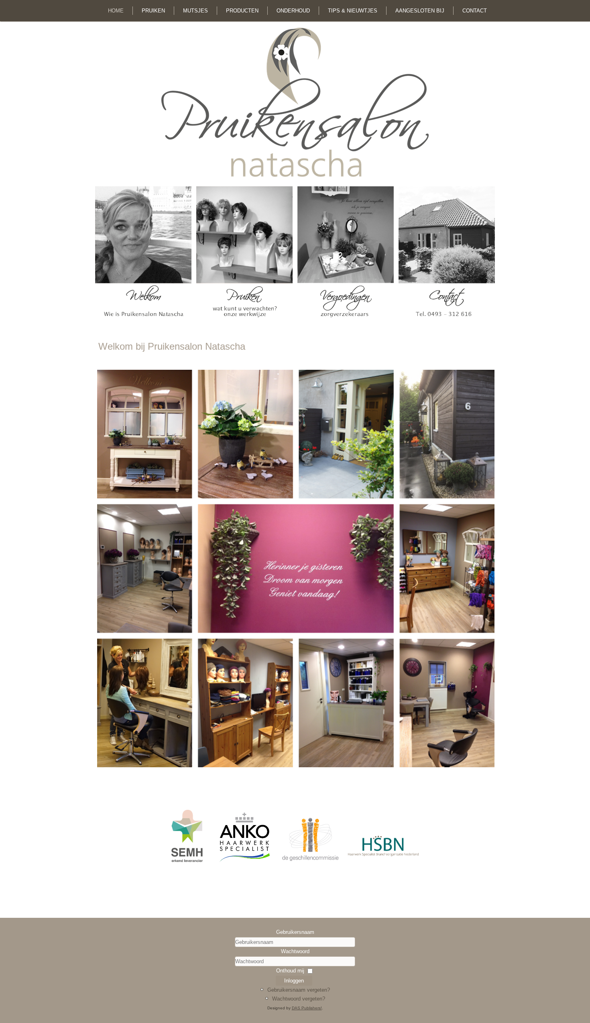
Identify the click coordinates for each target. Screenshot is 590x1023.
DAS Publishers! (307, 1008)
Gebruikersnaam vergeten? (298, 990)
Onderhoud (293, 11)
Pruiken (153, 11)
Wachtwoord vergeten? (298, 999)
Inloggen (294, 981)
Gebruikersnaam (295, 932)
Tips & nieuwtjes (352, 11)
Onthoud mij (290, 971)
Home (116, 11)
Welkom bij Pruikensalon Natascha (171, 346)
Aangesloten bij (419, 11)
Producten (242, 11)
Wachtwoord (295, 951)
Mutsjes (195, 11)
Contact (474, 11)
